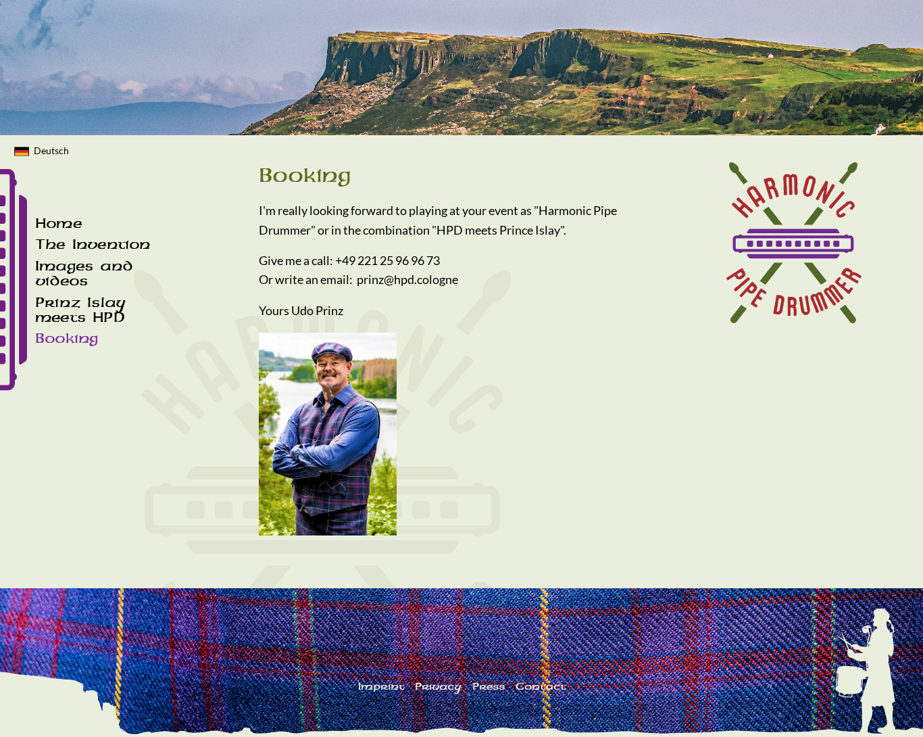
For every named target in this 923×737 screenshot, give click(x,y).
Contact (541, 686)
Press (488, 686)
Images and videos (83, 273)
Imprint (381, 686)
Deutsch (51, 150)
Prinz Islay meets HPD (80, 309)
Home (58, 223)
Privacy (438, 686)
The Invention (93, 244)
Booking (66, 338)
